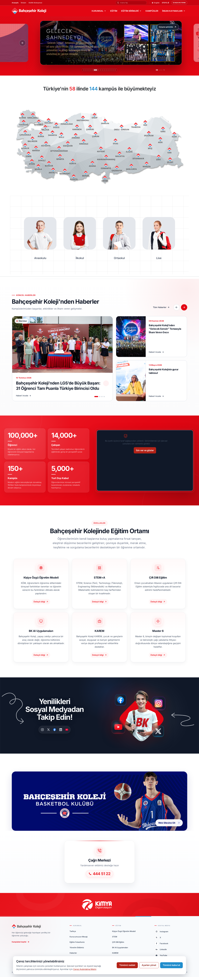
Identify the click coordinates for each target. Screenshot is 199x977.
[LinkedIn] (60, 729)
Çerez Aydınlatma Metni (84, 969)
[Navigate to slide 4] (104, 396)
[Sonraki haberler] (184, 307)
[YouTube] (66, 729)
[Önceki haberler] (176, 307)
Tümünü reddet (127, 965)
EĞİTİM (113, 11)
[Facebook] (54, 729)
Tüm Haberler (159, 307)
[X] (48, 729)
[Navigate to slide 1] (96, 396)
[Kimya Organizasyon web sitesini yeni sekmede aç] (100, 904)
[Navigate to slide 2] (99, 396)
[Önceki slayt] (22, 43)
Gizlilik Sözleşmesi (35, 3)
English (156, 3)
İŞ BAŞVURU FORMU (179, 2)
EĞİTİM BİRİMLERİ (130, 11)
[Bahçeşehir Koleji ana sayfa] (29, 11)
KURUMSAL (97, 11)
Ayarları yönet (149, 965)
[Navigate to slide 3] (101, 396)
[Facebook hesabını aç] (121, 700)
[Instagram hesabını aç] (160, 702)
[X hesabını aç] (160, 732)
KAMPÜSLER (152, 11)
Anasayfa (15, 3)
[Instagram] (42, 729)
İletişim (23, 3)
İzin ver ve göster (145, 450)
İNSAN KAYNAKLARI (172, 11)
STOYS (164, 3)
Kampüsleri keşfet (19, 942)
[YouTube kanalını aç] (119, 728)
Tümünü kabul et (171, 965)
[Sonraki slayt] (176, 43)
